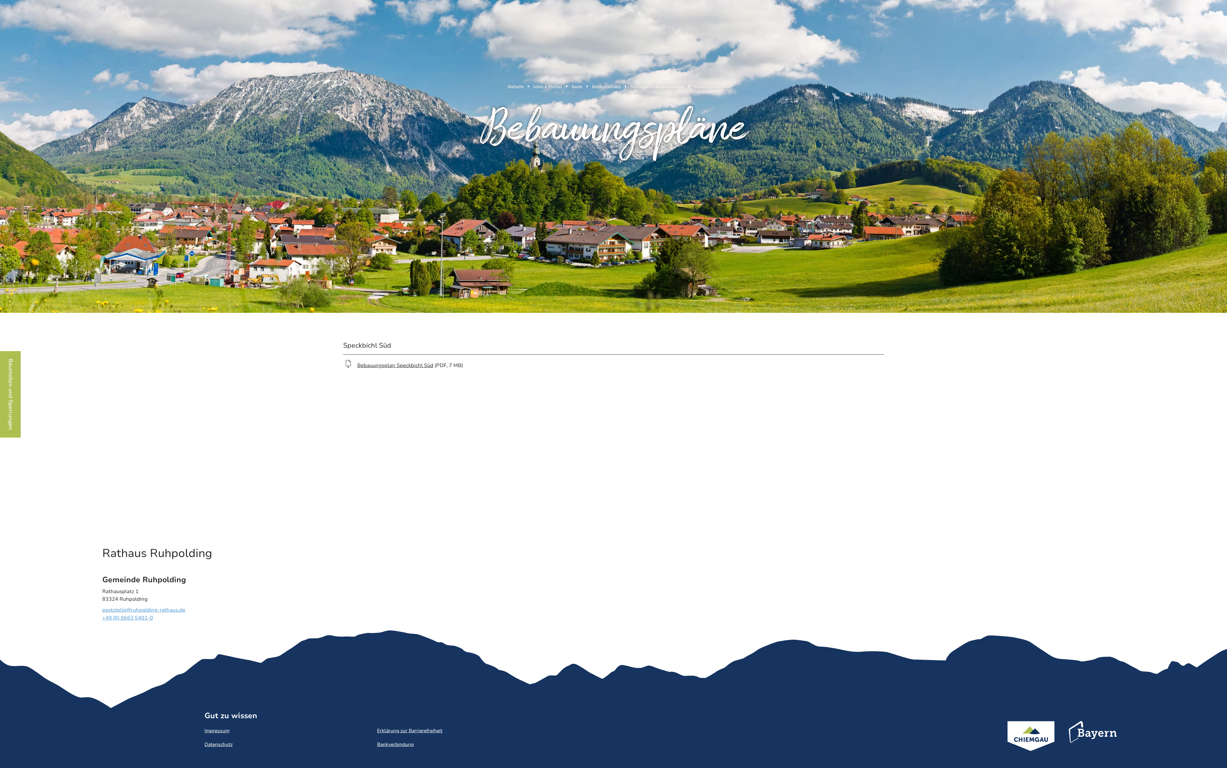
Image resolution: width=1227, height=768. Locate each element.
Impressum (216, 731)
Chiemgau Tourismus (1030, 744)
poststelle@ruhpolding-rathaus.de (143, 610)
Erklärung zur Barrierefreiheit (410, 731)
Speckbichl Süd (707, 86)
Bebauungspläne (606, 86)
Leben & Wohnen (547, 86)
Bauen (577, 86)
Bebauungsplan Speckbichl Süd (395, 365)
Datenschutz (218, 744)
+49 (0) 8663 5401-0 (127, 617)
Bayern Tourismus (1093, 740)
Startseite (516, 86)
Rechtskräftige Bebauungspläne (657, 86)
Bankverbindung (395, 744)
